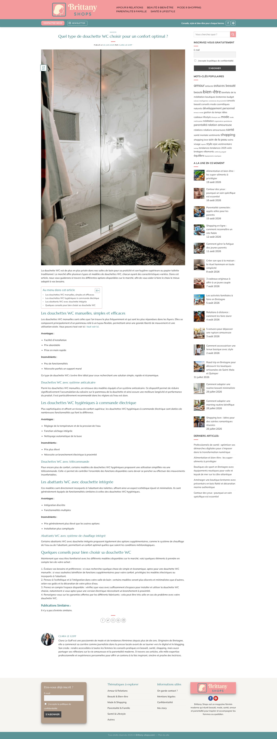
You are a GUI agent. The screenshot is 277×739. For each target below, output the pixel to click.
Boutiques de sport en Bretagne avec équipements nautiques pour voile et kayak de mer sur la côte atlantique (214, 470)
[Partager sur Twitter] (108, 620)
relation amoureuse (220, 125)
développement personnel (219, 108)
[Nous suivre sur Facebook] (228, 23)
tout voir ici (93, 326)
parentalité (200, 125)
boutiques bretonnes (215, 96)
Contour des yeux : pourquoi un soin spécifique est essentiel (213, 494)
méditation (208, 120)
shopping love (201, 139)
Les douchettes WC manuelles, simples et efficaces (69, 294)
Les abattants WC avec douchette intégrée (66, 301)
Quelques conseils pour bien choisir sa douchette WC (70, 305)
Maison (113, 32)
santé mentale (201, 135)
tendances (204, 147)
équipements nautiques (213, 156)
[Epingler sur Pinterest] (118, 620)
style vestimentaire (222, 143)
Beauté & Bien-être (160, 7)
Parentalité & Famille (131, 11)
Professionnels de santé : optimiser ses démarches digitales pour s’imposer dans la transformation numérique (214, 448)
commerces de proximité (217, 101)
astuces (209, 85)
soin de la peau (218, 139)
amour (199, 85)
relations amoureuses (214, 129)
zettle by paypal (220, 152)
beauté (198, 92)
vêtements (208, 151)
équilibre (199, 155)
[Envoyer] (233, 34)
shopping (228, 134)
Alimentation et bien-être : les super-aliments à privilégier (213, 459)
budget (230, 96)
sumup (196, 148)
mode (225, 116)
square (203, 144)
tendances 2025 (218, 147)
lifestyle (207, 116)
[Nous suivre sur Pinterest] (233, 23)
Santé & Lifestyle (163, 11)
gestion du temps (212, 112)
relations (198, 129)
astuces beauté (225, 85)
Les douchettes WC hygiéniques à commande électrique (72, 298)
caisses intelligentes (201, 101)
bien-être (212, 91)
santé (230, 129)
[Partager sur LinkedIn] (123, 620)
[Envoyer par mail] (113, 620)
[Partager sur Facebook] (102, 620)
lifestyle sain (215, 117)
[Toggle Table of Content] (96, 290)
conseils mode (208, 104)
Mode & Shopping (189, 7)
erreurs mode (198, 113)
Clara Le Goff (125, 45)
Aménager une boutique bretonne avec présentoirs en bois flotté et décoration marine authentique (215, 483)
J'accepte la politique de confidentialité (215, 60)
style (209, 143)
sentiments (214, 135)
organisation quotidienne (223, 121)
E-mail (197, 49)
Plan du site (163, 735)
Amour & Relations (129, 7)
